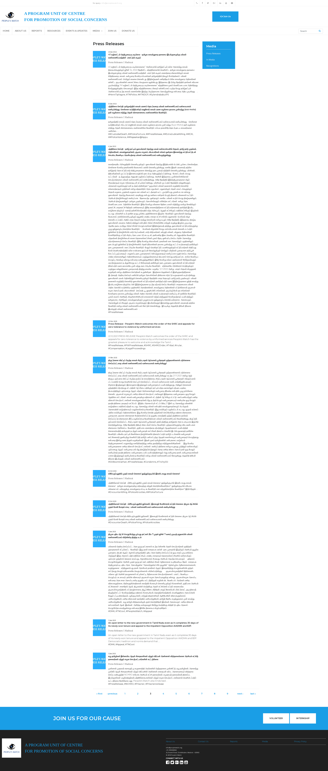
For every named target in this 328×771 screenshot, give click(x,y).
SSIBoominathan (118, 462)
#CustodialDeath (118, 134)
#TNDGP (143, 94)
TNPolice (132, 94)
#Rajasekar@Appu (138, 137)
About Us (20, 31)
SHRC (148, 345)
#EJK (190, 134)
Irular (179, 345)
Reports (37, 31)
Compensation (117, 348)
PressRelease (116, 312)
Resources (53, 31)
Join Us (227, 16)
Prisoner (140, 684)
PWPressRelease (134, 345)
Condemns (150, 462)
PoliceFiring (136, 522)
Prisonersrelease (155, 684)
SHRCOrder (159, 345)
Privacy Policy (300, 741)
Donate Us (128, 31)
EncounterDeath (118, 522)
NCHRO (130, 684)
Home (6, 31)
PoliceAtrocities (137, 492)
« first (99, 693)
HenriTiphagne (117, 94)
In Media (210, 59)
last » (253, 693)
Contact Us (203, 741)
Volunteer (276, 718)
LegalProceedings (136, 348)
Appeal (148, 611)
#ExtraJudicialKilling (175, 134)
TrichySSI (163, 462)
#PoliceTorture (137, 134)
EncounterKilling (118, 492)
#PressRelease (154, 134)
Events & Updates (76, 31)
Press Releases (213, 53)
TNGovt (121, 611)
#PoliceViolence (118, 137)
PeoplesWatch (134, 611)
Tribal (171, 345)
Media (96, 31)
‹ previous (112, 693)
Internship (303, 718)
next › (240, 693)
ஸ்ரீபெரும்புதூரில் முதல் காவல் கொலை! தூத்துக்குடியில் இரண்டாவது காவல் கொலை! (144, 473)
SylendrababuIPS (160, 94)
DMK (112, 611)
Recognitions (212, 65)
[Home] (10, 16)
